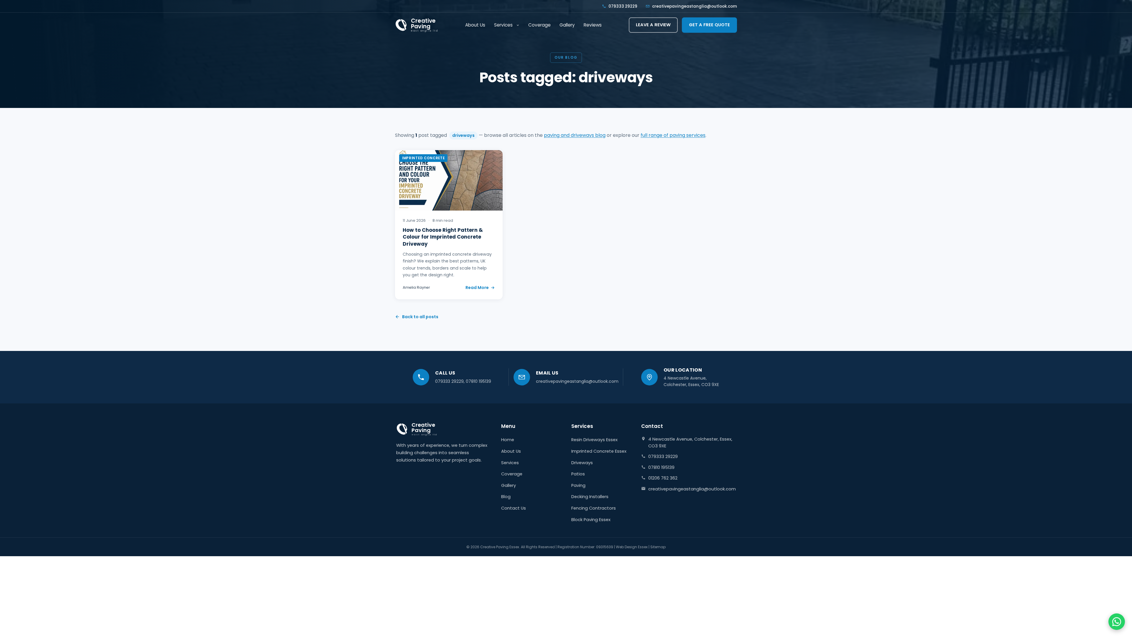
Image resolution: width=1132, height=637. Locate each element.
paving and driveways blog (575, 135)
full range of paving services (673, 135)
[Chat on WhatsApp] (1116, 621)
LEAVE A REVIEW (653, 25)
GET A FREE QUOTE (709, 25)
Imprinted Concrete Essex (598, 451)
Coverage (539, 25)
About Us (475, 25)
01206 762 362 (662, 478)
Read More (477, 287)
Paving (578, 485)
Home (507, 440)
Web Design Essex (632, 546)
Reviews (593, 25)
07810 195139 (478, 381)
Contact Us (513, 508)
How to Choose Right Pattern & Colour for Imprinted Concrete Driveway (443, 236)
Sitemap (658, 546)
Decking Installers (589, 497)
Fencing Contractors (593, 508)
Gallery (567, 25)
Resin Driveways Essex (594, 440)
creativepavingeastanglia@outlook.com (694, 6)
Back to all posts (420, 317)
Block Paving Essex (591, 520)
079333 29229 (622, 6)
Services (503, 25)
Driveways (582, 463)
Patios (578, 474)
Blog (506, 497)
